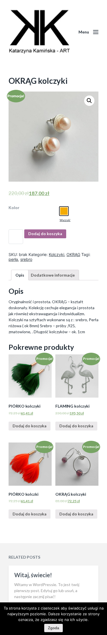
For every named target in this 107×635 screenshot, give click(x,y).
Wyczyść (65, 220)
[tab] (20, 275)
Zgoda (53, 628)
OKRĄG (73, 254)
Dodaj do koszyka (45, 233)
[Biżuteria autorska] (39, 32)
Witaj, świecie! (33, 575)
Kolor (14, 208)
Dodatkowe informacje (53, 275)
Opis (19, 275)
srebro (26, 259)
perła (13, 259)
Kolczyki (56, 254)
